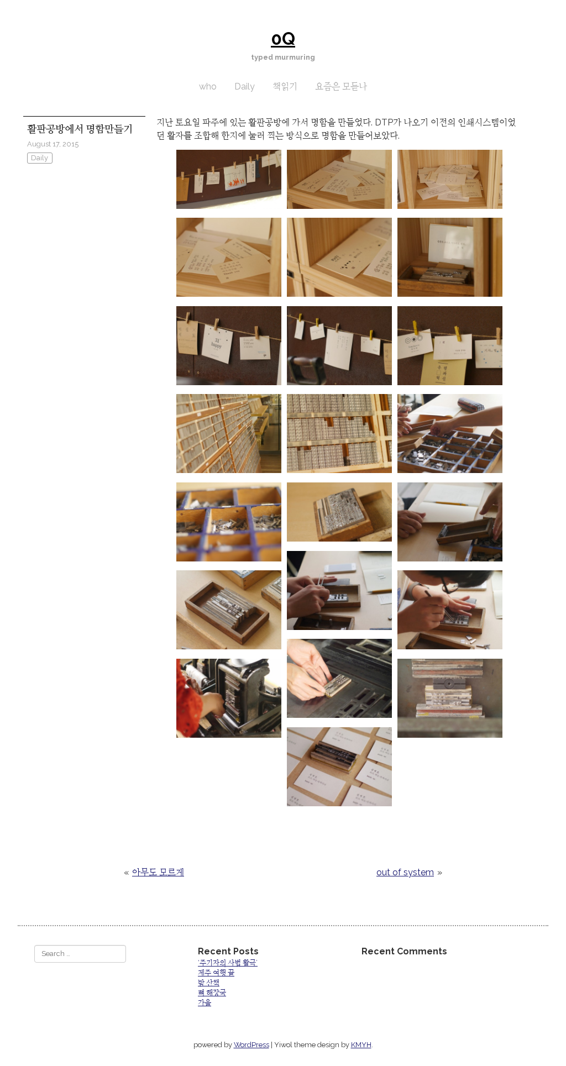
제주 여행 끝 (216, 973)
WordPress (251, 1045)
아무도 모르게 (158, 872)
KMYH (361, 1045)
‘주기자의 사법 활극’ (228, 963)
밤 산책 (208, 983)
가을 (204, 1003)
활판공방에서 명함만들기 (80, 129)
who (208, 86)
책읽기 (284, 86)
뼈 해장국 (212, 993)
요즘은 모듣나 (341, 86)
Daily (244, 86)
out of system (405, 872)
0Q (283, 38)
